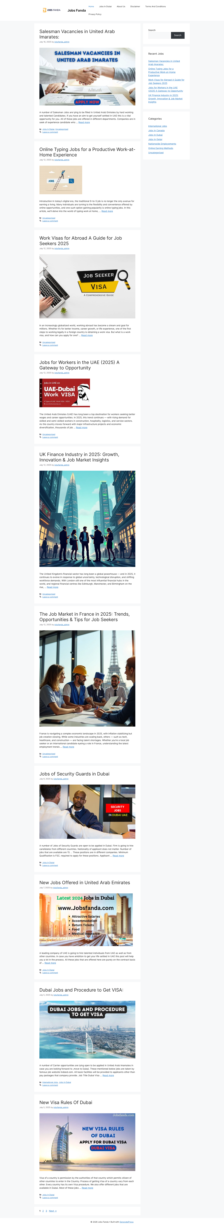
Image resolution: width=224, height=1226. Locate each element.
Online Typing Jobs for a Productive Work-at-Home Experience (162, 72)
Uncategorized (61, 129)
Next (53, 1211)
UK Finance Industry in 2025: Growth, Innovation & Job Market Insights (79, 457)
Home (91, 6)
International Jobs (50, 1082)
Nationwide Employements (162, 144)
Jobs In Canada (156, 130)
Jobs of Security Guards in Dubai (74, 774)
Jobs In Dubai (105, 6)
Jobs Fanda (77, 10)
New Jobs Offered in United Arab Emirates (84, 882)
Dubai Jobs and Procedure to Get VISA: (81, 990)
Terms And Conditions (155, 6)
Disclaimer (135, 6)
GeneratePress (127, 1222)
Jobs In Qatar (155, 139)
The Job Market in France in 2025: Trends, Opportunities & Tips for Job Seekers (84, 616)
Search (152, 30)
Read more (84, 122)
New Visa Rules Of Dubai (65, 1102)
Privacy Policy (95, 14)
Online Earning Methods (160, 148)
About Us (121, 6)
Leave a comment (50, 132)
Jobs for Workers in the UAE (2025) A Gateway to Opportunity (79, 365)
